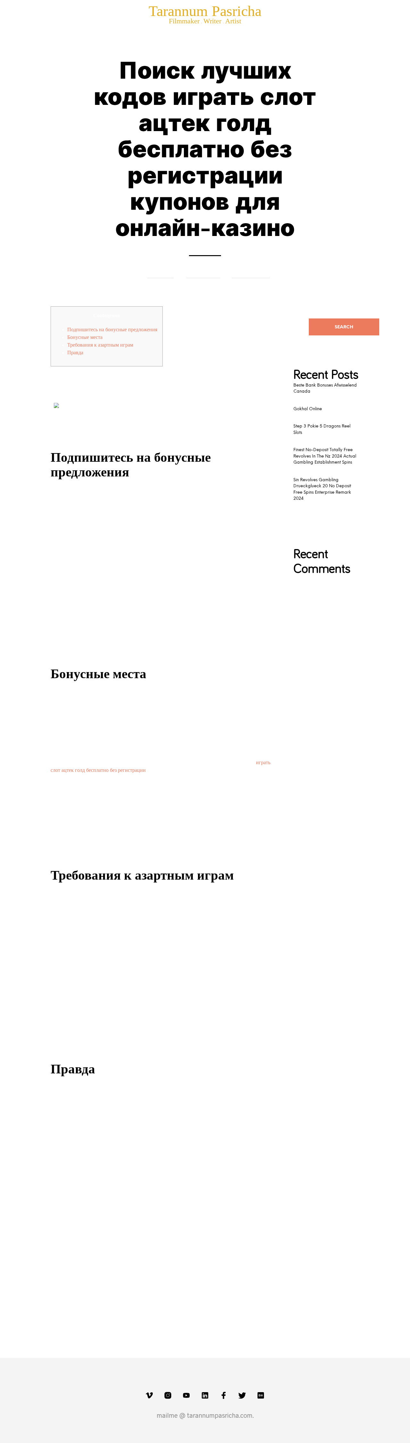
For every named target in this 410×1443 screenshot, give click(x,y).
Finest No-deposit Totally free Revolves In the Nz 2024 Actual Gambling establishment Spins (324, 456)
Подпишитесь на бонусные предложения (112, 329)
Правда (75, 352)
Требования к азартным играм (100, 345)
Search (344, 327)
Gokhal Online (307, 409)
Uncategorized (251, 273)
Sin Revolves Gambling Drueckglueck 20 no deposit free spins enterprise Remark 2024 (322, 489)
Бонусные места (84, 337)
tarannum (160, 273)
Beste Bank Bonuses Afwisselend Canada (325, 388)
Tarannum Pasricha (205, 11)
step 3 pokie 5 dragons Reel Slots (321, 429)
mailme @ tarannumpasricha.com (204, 1415)
